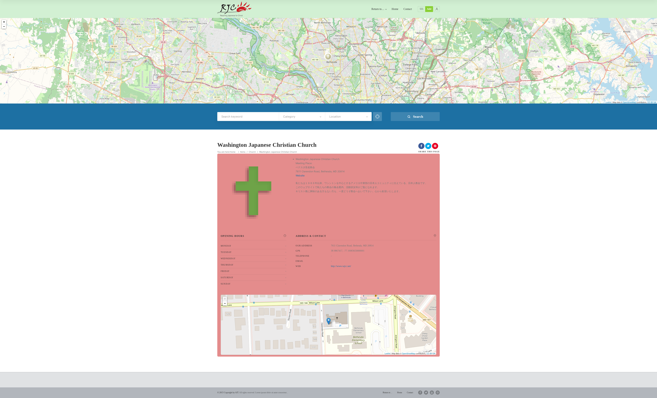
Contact (407, 9)
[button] (437, 9)
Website (300, 175)
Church (252, 152)
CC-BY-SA (651, 102)
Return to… (377, 9)
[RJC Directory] (234, 9)
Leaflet (608, 102)
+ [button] (4, 22)
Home (395, 9)
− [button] (4, 26)
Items (242, 152)
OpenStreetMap (629, 102)
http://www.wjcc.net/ (341, 266)
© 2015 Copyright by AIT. (228, 392)
